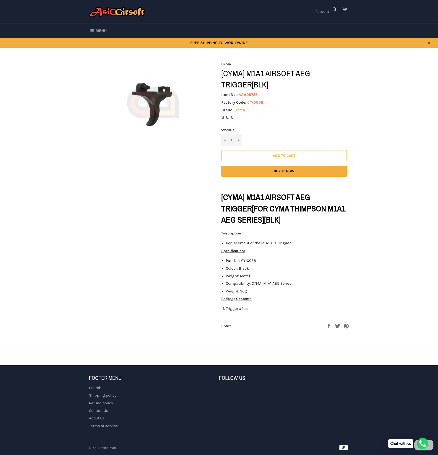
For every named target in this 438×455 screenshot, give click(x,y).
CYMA (240, 110)
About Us (97, 418)
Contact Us (98, 410)
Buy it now (284, 171)
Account (322, 11)
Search (95, 387)
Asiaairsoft (108, 448)
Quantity (227, 129)
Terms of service (103, 425)
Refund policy (101, 403)
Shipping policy (102, 395)
